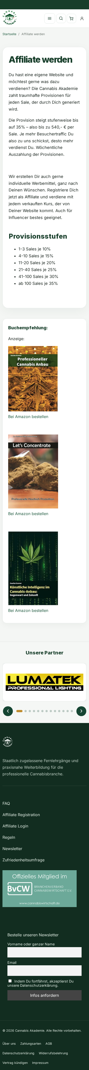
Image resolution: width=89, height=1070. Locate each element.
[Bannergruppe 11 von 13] (63, 711)
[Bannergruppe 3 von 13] (30, 711)
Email (11, 962)
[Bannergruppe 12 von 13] (68, 711)
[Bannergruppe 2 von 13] (25, 711)
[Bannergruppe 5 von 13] (38, 711)
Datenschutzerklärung (18, 1053)
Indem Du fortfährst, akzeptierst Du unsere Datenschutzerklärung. (40, 983)
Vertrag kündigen (15, 1063)
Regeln (8, 837)
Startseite (9, 34)
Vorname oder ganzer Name (31, 944)
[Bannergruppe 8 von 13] (51, 711)
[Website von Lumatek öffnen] (44, 682)
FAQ (6, 803)
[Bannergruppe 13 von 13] (72, 711)
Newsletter (12, 848)
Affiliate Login (15, 826)
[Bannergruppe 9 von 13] (55, 711)
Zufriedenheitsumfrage (23, 859)
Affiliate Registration (21, 814)
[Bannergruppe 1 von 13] (19, 711)
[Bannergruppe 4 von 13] (34, 711)
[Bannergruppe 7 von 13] (46, 711)
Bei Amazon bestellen (28, 416)
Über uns (9, 1043)
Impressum (40, 1063)
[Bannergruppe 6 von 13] (42, 711)
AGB (48, 1043)
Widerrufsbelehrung (53, 1053)
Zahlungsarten (30, 1043)
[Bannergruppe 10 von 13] (59, 711)
